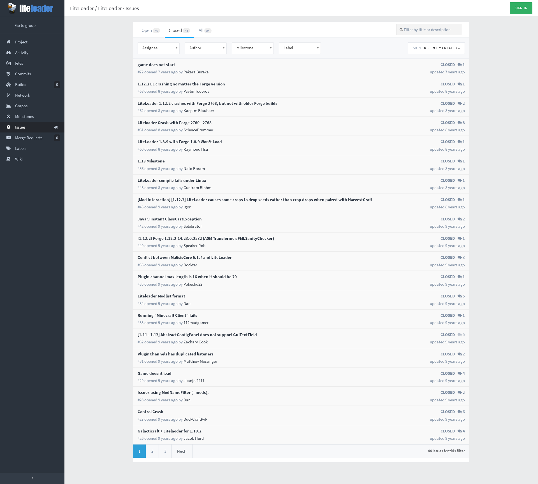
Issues (132, 8)
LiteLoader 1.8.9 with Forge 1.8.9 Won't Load (180, 141)
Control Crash (150, 411)
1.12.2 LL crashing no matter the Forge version (181, 84)
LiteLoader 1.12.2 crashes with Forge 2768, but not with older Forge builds (207, 103)
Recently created (435, 48)
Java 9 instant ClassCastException (170, 219)
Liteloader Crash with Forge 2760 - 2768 (175, 122)
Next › (182, 451)
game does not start (156, 64)
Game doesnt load (154, 373)
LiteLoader (82, 8)
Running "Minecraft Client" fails (167, 315)
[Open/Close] (32, 478)
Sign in (521, 8)
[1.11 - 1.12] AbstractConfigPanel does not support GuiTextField (197, 334)
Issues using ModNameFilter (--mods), (173, 392)
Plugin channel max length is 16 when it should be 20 (187, 276)
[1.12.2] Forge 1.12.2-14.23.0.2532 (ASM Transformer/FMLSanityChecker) (206, 238)
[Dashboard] (32, 8)
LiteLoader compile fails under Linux (172, 180)
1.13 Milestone (151, 161)
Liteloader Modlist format (161, 296)
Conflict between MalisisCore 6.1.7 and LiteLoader (185, 257)
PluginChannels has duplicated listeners (176, 354)
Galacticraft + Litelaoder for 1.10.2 (169, 431)
